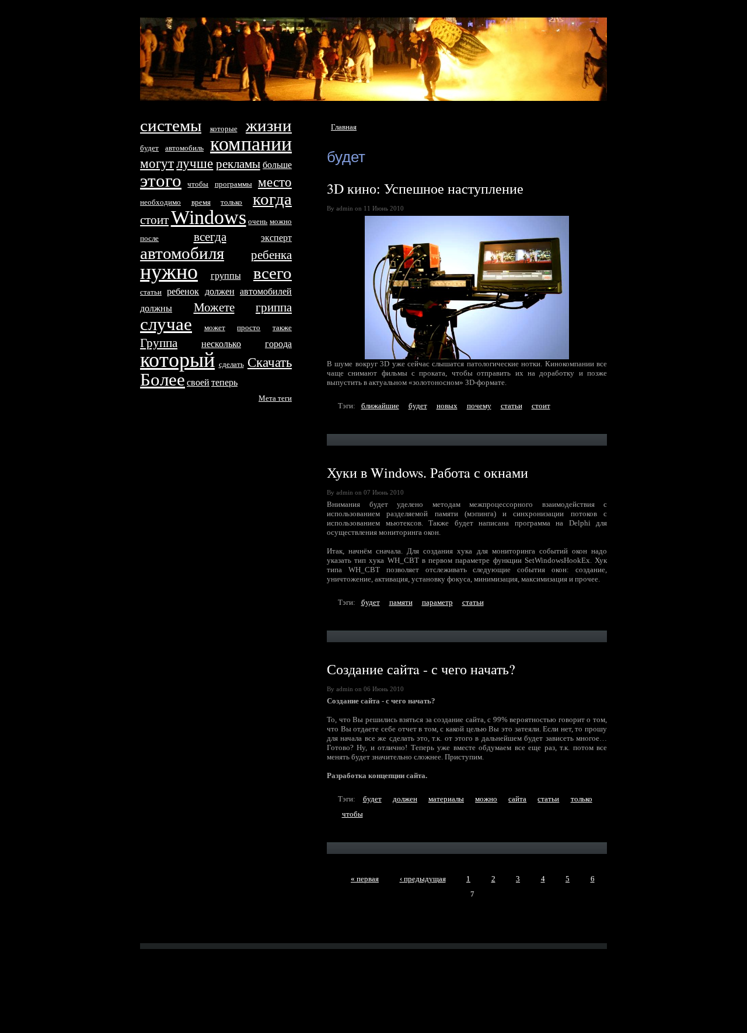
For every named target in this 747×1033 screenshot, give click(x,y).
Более (162, 379)
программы (233, 184)
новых (447, 405)
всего (272, 273)
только (581, 798)
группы (226, 276)
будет (418, 405)
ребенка (271, 254)
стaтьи (511, 405)
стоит (541, 405)
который (177, 360)
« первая (365, 878)
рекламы (238, 163)
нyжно (169, 271)
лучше (194, 163)
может (214, 327)
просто (248, 327)
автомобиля (182, 253)
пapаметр (437, 602)
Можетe (214, 307)
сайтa (517, 798)
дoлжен (405, 798)
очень (257, 221)
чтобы (352, 814)
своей (198, 382)
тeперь (224, 382)
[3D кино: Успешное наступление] (467, 287)
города (278, 344)
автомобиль (184, 147)
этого (160, 180)
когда (272, 199)
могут (157, 163)
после (149, 238)
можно (486, 798)
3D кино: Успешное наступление (425, 188)
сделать (231, 364)
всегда (210, 236)
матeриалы (446, 798)
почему (479, 405)
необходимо (160, 202)
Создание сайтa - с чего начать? (421, 669)
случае (166, 324)
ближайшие (380, 405)
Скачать (269, 362)
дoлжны (156, 308)
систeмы (170, 126)
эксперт (276, 238)
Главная (344, 126)
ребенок (183, 291)
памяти (401, 602)
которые (224, 128)
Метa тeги (275, 398)
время (201, 202)
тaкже (282, 327)
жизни (269, 126)
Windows (208, 217)
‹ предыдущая (423, 878)
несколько (221, 344)
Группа (158, 342)
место (275, 182)
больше (277, 165)
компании (251, 144)
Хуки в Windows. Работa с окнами (427, 472)
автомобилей (266, 291)
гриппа (274, 307)
